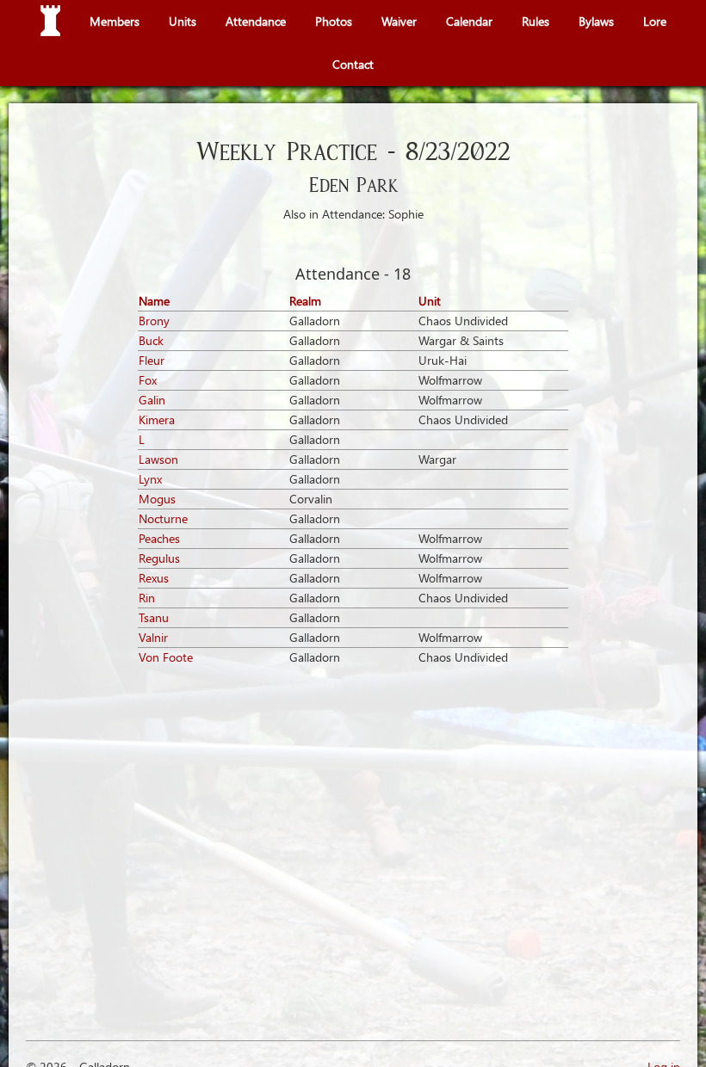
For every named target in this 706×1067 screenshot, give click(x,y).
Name (154, 301)
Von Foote (166, 657)
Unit (429, 301)
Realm (305, 301)
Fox (148, 380)
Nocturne (163, 518)
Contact (353, 64)
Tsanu (154, 617)
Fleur (151, 360)
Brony (154, 320)
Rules (535, 21)
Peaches (159, 538)
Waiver (399, 21)
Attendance (256, 21)
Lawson (158, 459)
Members (114, 21)
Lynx (150, 479)
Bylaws (596, 21)
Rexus (154, 578)
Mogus (157, 498)
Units (182, 21)
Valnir (153, 637)
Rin (147, 597)
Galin (152, 400)
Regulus (159, 558)
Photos (333, 21)
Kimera (157, 419)
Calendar (469, 21)
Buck (151, 340)
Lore (654, 21)
